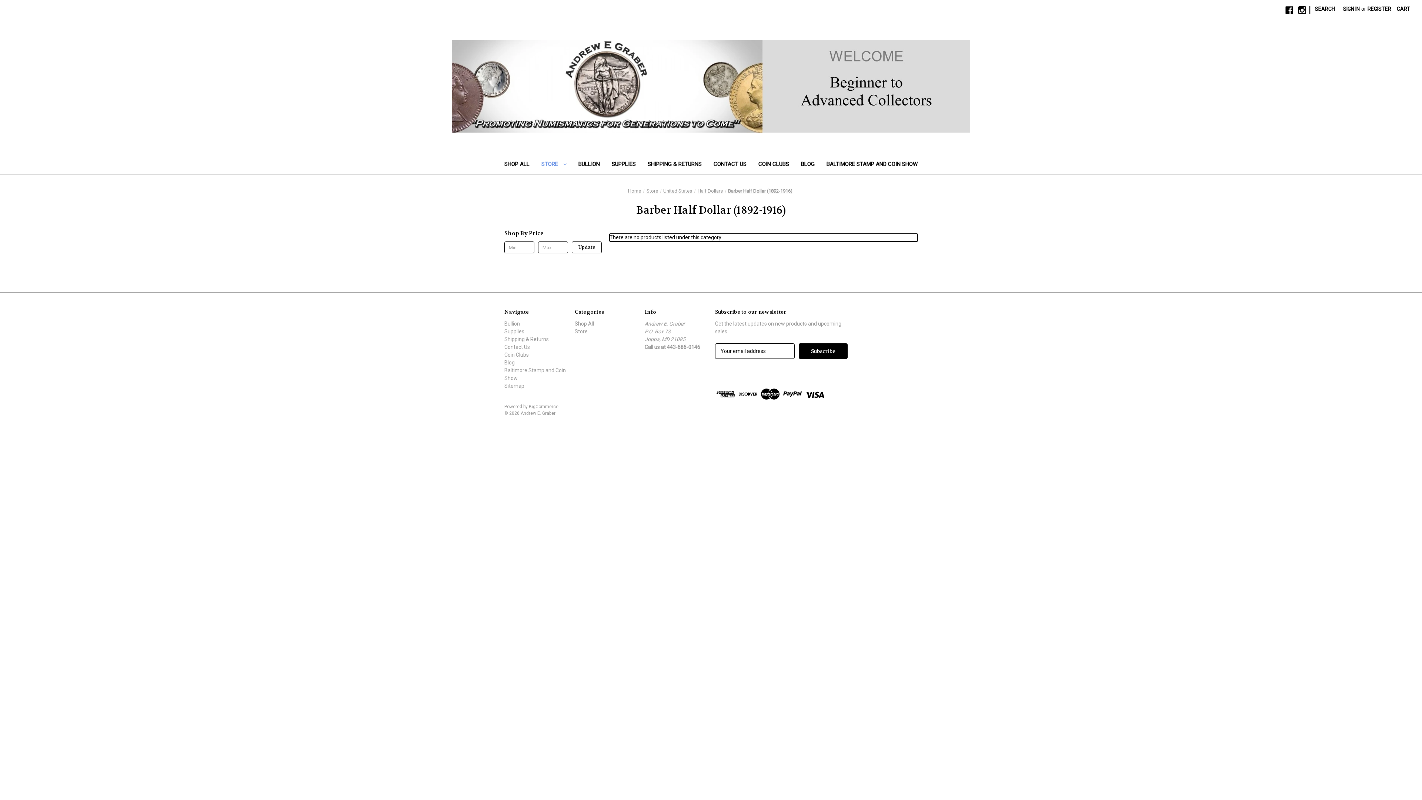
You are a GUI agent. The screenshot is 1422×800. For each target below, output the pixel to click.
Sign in (1351, 9)
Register (1379, 9)
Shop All (517, 164)
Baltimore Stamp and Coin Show (872, 164)
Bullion (589, 164)
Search (1325, 9)
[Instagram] (1302, 10)
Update (586, 247)
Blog (808, 164)
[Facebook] (1289, 10)
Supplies (624, 164)
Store (550, 164)
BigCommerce (543, 406)
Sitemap (514, 386)
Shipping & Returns (675, 164)
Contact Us (730, 164)
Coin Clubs (773, 164)
